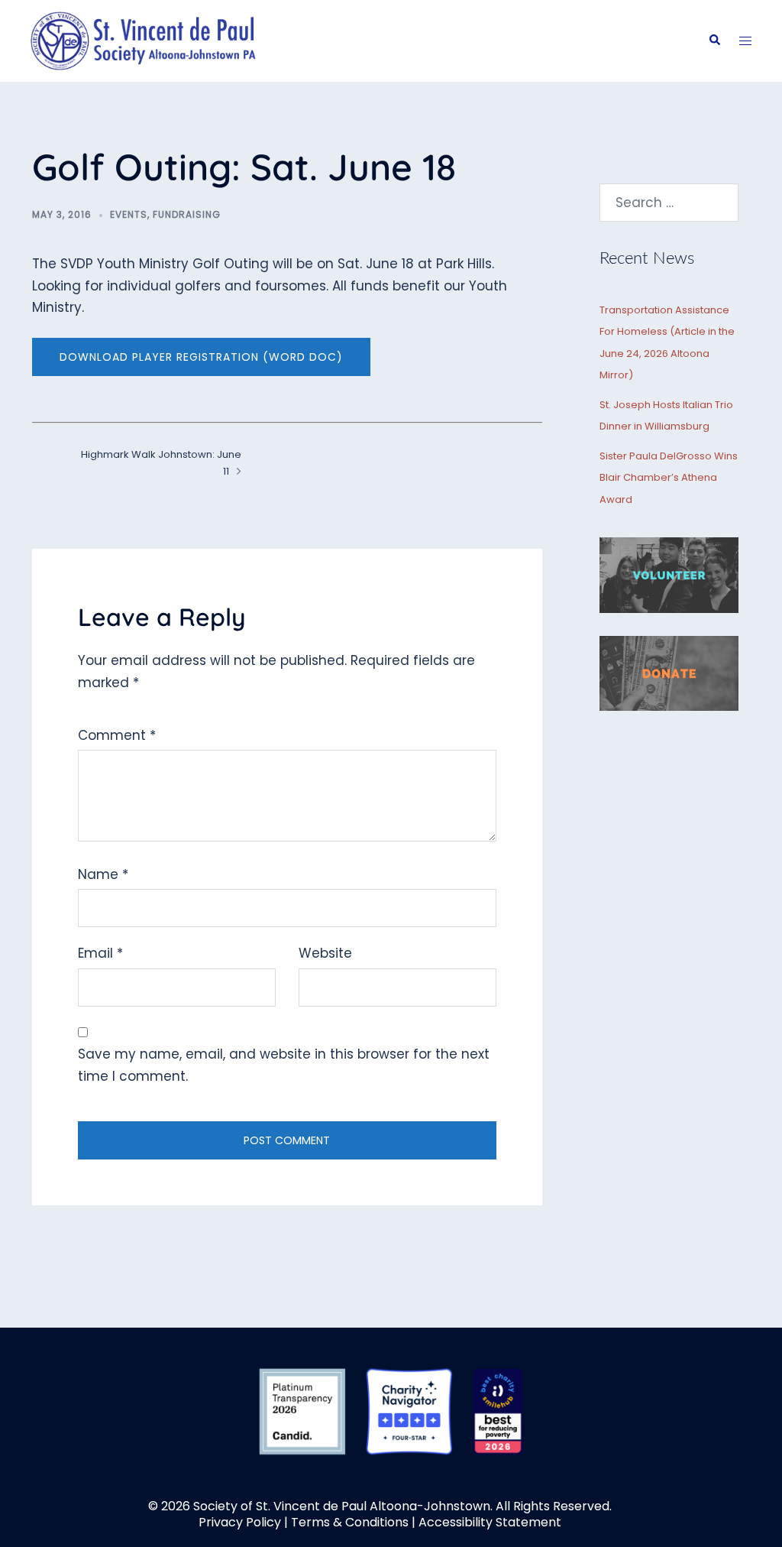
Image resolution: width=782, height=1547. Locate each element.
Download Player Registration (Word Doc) (201, 357)
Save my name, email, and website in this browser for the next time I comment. (284, 1065)
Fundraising (187, 214)
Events (128, 214)
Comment (117, 735)
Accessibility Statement (489, 1522)
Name (103, 874)
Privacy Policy (240, 1522)
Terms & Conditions (350, 1522)
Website (325, 953)
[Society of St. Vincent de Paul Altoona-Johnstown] (143, 40)
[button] (714, 40)
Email (100, 953)
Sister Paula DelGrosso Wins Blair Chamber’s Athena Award (668, 478)
